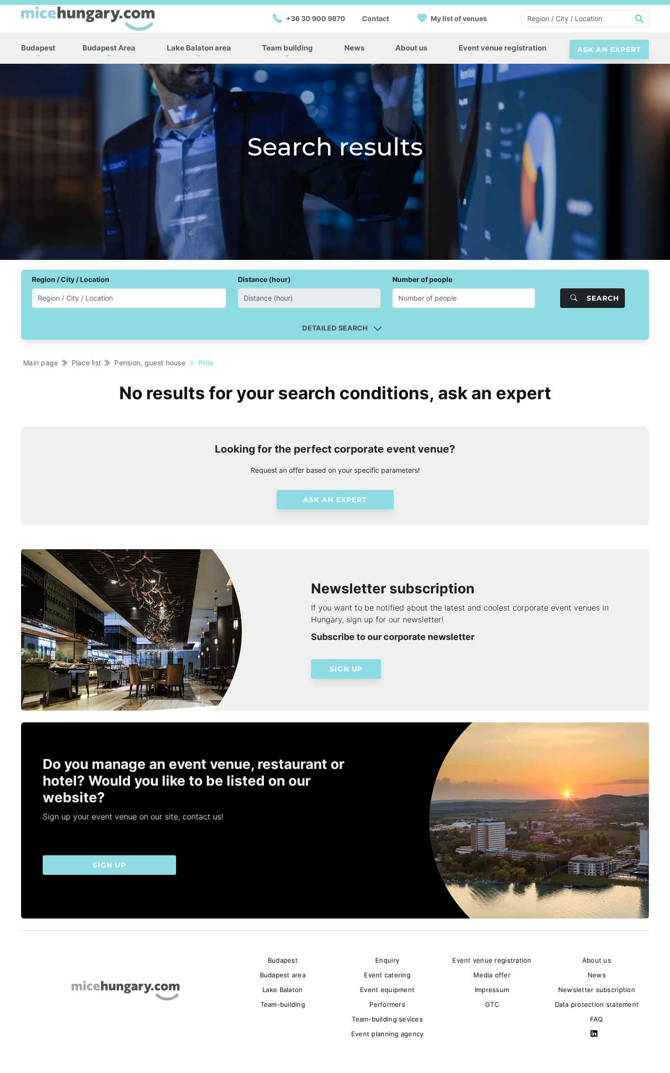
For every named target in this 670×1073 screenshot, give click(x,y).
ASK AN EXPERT (609, 49)
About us (411, 47)
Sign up (346, 668)
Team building (287, 47)
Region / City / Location (70, 279)
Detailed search (334, 328)
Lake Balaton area (199, 47)
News (354, 47)
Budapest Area (108, 47)
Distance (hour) (264, 279)
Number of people (422, 279)
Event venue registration (502, 47)
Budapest (38, 47)
